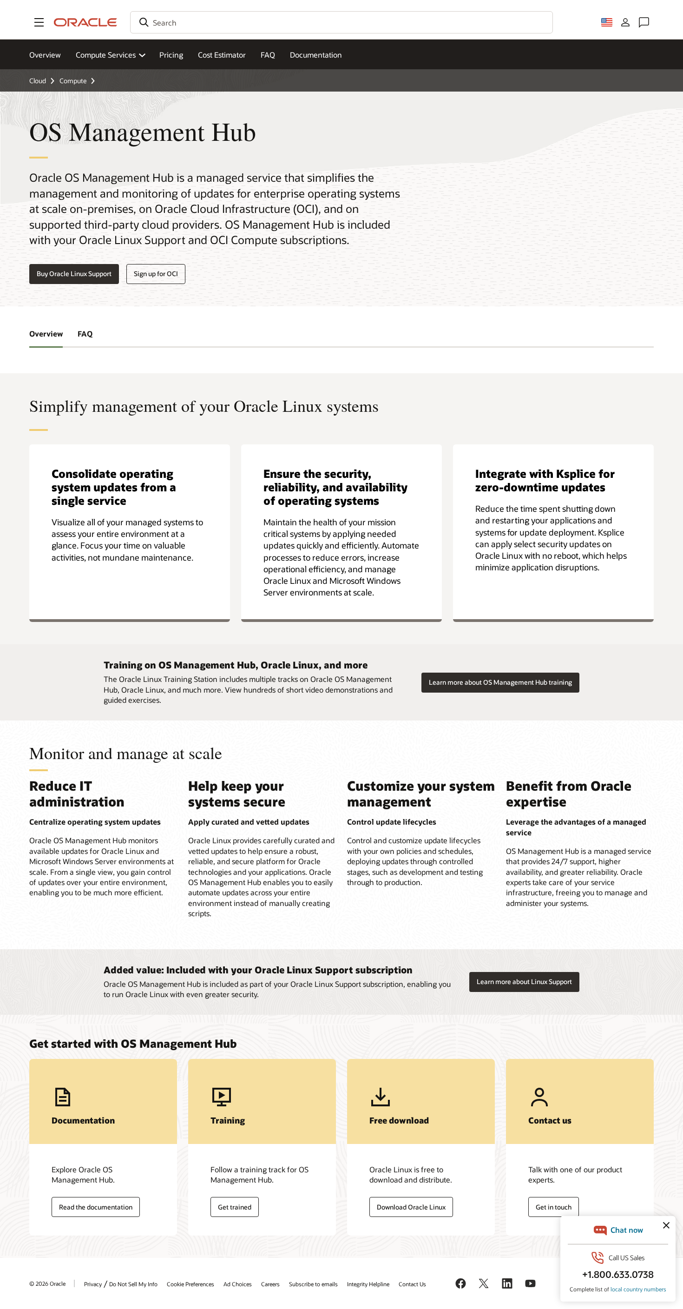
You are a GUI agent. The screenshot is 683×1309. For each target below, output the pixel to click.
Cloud (37, 80)
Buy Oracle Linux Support (74, 273)
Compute (72, 80)
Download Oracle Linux (411, 1207)
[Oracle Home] (85, 22)
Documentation (316, 55)
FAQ (268, 55)
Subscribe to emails (313, 1284)
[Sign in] (625, 22)
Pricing (171, 55)
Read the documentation (95, 1207)
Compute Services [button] (106, 55)
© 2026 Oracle (47, 1283)
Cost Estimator (222, 55)
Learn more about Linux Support (524, 981)
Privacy (93, 1284)
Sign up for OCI (156, 273)
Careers (270, 1284)
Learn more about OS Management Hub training (500, 682)
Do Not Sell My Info (133, 1284)
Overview (45, 55)
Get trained (234, 1207)
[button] (39, 22)
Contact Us (412, 1284)
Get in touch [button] (553, 1207)
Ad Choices (237, 1284)
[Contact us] (644, 22)
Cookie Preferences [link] (190, 1284)
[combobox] (341, 22)
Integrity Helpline (368, 1284)
